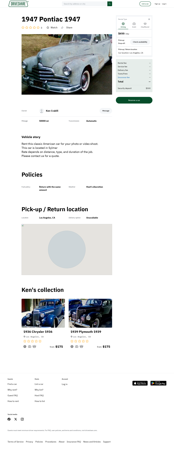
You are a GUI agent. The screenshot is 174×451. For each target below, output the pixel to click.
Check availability (140, 42)
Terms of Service (16, 441)
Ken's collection (43, 289)
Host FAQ (39, 395)
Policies (39, 441)
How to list (40, 401)
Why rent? (12, 389)
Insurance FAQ (74, 441)
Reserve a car (134, 100)
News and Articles (92, 441)
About (61, 441)
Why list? (39, 389)
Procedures (50, 441)
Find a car (12, 384)
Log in (64, 384)
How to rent (13, 401)
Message (105, 111)
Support (107, 441)
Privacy (29, 441)
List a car (145, 4)
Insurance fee (124, 77)
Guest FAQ (13, 395)
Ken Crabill (52, 110)
